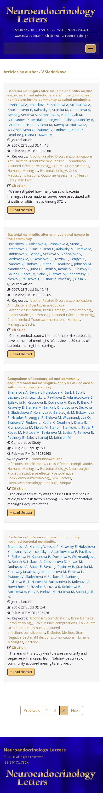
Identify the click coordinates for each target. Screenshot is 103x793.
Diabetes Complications (70, 166)
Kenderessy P (78, 274)
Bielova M (44, 124)
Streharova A (80, 104)
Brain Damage (54, 310)
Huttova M (78, 124)
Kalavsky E (42, 109)
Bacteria (31, 642)
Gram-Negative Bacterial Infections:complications (46, 635)
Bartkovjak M (71, 114)
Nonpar (65, 483)
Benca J (13, 114)
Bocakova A (16, 591)
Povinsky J (65, 279)
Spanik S (18, 561)
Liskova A (34, 561)
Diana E (31, 134)
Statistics (50, 483)
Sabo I (69, 119)
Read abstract (22, 210)
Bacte (29, 324)
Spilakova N (16, 402)
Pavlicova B (16, 581)
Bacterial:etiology (53, 170)
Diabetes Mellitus (60, 632)
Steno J (75, 244)
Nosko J (13, 279)
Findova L (61, 129)
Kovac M (65, 269)
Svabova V (44, 129)
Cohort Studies (18, 314)
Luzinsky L (37, 397)
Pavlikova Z (56, 397)
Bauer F (13, 124)
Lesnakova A (17, 104)
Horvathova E (18, 586)
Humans (13, 170)
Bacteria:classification (24, 310)
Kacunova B (37, 402)
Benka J (49, 407)
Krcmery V (37, 546)
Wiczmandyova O (20, 129)
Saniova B (85, 432)
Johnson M (82, 264)
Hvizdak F (38, 119)
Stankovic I (71, 427)
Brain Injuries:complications (55, 623)
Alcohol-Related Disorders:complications (61, 156)
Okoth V (50, 269)
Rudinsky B (84, 119)
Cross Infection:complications (70, 463)
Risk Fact (25, 180)
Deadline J (15, 134)
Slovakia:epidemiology (24, 483)
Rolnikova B (71, 586)
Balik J (69, 392)
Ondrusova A (80, 109)
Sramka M (60, 109)
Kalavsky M (65, 249)
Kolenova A (59, 104)
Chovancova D (55, 561)
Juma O (36, 269)
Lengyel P (55, 119)
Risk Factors (61, 478)
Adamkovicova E (79, 397)
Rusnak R (48, 279)
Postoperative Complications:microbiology (40, 475)
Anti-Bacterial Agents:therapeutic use (36, 161)
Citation (19, 185)
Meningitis (30, 170)
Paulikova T (31, 279)
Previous (31, 710)
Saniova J (72, 576)
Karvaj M (61, 124)
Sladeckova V (49, 114)
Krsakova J (31, 571)
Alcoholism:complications (49, 618)
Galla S (80, 279)
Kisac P (13, 109)
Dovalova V (57, 402)
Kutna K (77, 129)
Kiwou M (45, 134)
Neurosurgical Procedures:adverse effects (48, 471)
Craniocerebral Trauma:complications (36, 319)
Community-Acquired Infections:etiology (46, 163)
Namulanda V (17, 269)
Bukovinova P (18, 119)
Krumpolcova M (19, 427)
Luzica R (28, 124)
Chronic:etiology (79, 310)
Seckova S (29, 114)
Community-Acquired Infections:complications (34, 461)
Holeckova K (39, 104)
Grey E (33, 591)
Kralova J (14, 571)
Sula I (80, 392)
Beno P (26, 109)
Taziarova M (51, 432)
